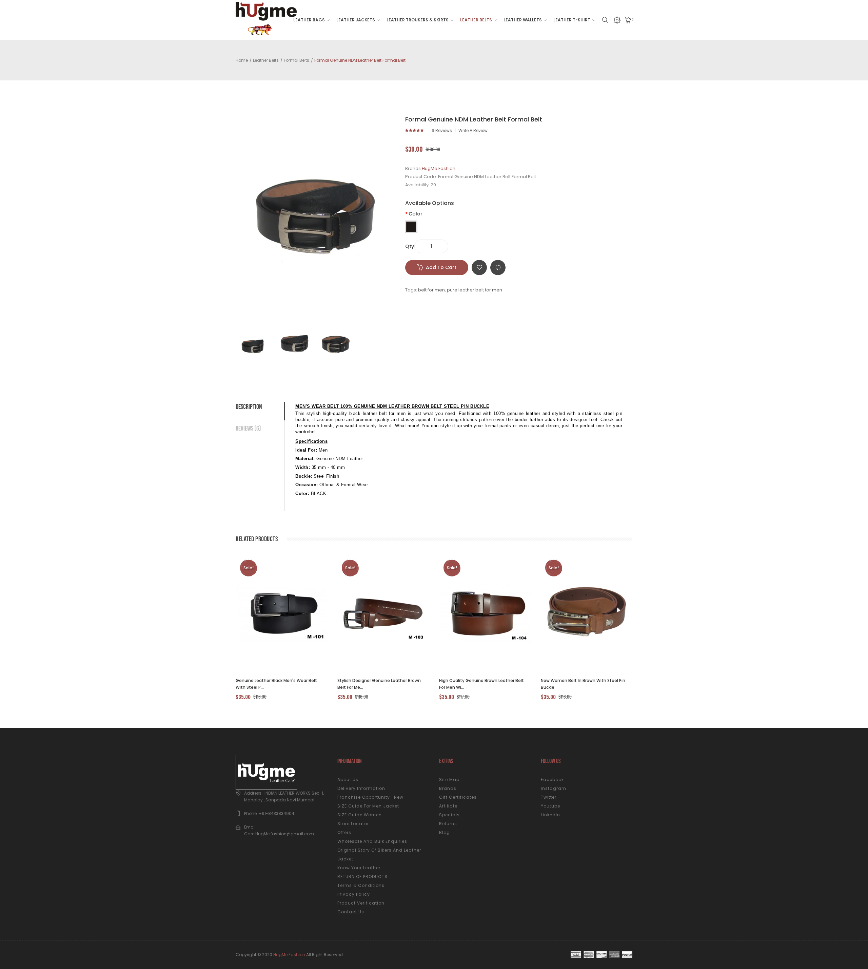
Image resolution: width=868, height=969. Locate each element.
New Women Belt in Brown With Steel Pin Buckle (583, 684)
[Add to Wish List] (292, 613)
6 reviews (442, 131)
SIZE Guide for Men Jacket (368, 806)
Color (415, 213)
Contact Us (350, 912)
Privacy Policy (353, 894)
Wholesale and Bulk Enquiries (372, 841)
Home (242, 60)
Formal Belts (296, 60)
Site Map (449, 779)
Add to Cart (441, 267)
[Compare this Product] (273, 613)
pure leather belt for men (474, 290)
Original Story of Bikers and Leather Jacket (379, 854)
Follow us (551, 761)
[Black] (411, 227)
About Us (347, 779)
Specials (449, 815)
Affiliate (448, 806)
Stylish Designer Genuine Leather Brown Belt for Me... (379, 684)
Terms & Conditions (360, 885)
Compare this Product (498, 267)
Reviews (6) (248, 428)
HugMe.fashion (289, 954)
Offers (344, 832)
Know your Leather (358, 868)
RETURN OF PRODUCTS (362, 876)
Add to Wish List (479, 267)
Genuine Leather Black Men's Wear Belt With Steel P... (276, 684)
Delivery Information (361, 788)
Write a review (473, 131)
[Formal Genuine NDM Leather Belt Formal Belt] (254, 344)
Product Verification (360, 903)
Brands (447, 788)
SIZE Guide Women (359, 815)
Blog (444, 832)
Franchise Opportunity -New (370, 797)
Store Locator (353, 823)
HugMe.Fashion (438, 168)
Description (249, 407)
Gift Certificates (458, 797)
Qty (409, 246)
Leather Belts (266, 60)
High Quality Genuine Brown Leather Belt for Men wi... (481, 684)
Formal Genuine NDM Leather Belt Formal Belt (360, 60)
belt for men (431, 290)
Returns (448, 823)
